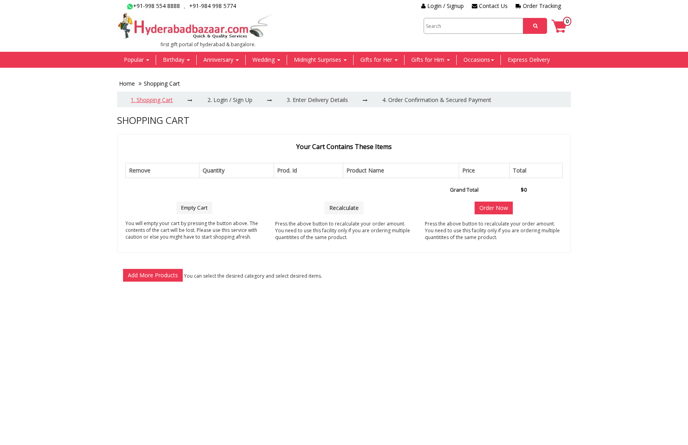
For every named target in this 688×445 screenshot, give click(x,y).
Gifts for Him (428, 59)
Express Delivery (529, 59)
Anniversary (219, 59)
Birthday (174, 59)
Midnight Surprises (318, 59)
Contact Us (492, 6)
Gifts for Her (377, 59)
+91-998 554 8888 (156, 6)
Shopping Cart (162, 83)
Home (128, 83)
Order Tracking (541, 6)
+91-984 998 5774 (212, 6)
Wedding (264, 59)
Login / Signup (445, 6)
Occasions (476, 59)
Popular (134, 59)
